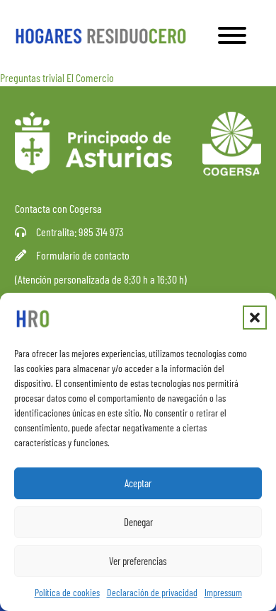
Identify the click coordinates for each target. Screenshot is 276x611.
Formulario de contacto (83, 255)
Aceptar (138, 483)
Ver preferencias (138, 560)
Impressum (223, 592)
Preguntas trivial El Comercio (57, 77)
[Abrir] (232, 35)
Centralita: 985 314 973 (80, 231)
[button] (255, 317)
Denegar (138, 522)
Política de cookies (67, 592)
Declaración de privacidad (152, 592)
